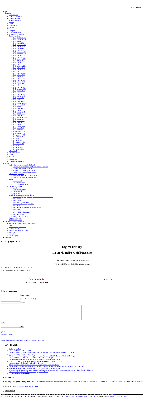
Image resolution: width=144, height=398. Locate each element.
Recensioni (12, 232)
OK (115, 394)
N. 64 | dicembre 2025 (19, 38)
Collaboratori (13, 25)
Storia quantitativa (18, 211)
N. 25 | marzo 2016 (18, 107)
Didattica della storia (15, 218)
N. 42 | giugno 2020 (19, 76)
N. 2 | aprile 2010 (18, 147)
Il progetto (12, 31)
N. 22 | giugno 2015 (19, 112)
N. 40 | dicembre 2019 (19, 80)
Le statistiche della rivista (16, 34)
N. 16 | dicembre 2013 (19, 122)
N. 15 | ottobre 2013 (19, 124)
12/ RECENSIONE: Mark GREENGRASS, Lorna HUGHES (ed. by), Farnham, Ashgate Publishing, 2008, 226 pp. (35, 358)
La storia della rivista (15, 32)
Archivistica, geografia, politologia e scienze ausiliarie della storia (33, 197)
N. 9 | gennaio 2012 (19, 135)
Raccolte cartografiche (19, 190)
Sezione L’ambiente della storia (18, 230)
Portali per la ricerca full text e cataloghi (25, 175)
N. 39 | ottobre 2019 (19, 82)
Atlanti (15, 188)
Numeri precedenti (14, 36)
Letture (7, 158)
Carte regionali (17, 191)
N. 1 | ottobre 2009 (18, 149)
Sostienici (8, 237)
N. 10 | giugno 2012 (19, 133)
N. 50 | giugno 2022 (19, 62)
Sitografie (12, 234)
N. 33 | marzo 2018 (18, 92)
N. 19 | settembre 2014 (20, 117)
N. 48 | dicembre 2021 (19, 66)
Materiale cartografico (15, 186)
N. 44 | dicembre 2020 (19, 73)
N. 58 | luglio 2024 (18, 48)
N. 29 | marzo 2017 (18, 99)
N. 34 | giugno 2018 (19, 91)
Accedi (117, 396)
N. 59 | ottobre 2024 (19, 46)
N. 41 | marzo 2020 (18, 78)
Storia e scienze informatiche (21, 213)
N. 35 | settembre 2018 (20, 89)
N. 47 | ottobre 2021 (19, 68)
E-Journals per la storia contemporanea (24, 177)
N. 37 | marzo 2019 (18, 85)
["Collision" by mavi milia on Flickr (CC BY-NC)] (17, 267)
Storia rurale (16, 209)
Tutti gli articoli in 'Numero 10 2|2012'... (22, 373)
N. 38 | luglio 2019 (18, 84)
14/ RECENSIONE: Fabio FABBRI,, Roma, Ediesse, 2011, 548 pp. (42, 351)
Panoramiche (13, 160)
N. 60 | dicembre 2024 (19, 45)
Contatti (11, 154)
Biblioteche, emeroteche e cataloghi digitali (22, 165)
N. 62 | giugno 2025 (19, 41)
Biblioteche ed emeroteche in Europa (24, 170)
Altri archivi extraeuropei (20, 184)
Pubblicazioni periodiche (16, 174)
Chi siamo (8, 13)
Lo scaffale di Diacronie (16, 161)
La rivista (7, 29)
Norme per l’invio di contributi (14, 221)
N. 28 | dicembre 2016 (19, 101)
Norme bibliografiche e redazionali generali (22, 223)
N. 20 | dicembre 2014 (19, 115)
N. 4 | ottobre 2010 (18, 144)
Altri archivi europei (19, 182)
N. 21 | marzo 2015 (18, 114)
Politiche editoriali (14, 152)
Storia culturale (17, 198)
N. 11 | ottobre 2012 (19, 131)
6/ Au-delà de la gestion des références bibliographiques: (28, 372)
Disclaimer (12, 156)
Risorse (7, 163)
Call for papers (13, 236)
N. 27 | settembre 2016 (20, 103)
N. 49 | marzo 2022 (18, 64)
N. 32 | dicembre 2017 (19, 94)
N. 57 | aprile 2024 (18, 50)
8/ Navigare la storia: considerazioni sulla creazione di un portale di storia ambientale (35, 368)
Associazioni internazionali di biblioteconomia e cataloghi (30, 167)
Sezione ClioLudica (15, 228)
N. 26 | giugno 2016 (19, 105)
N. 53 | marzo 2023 (18, 57)
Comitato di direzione (15, 16)
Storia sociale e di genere (20, 216)
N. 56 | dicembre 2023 (19, 52)
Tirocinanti (12, 27)
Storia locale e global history (21, 202)
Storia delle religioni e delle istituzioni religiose (27, 207)
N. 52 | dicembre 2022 (19, 59)
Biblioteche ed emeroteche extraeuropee (25, 172)
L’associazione (13, 15)
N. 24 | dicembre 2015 (19, 108)
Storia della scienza (18, 214)
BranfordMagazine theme (79, 396)
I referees (11, 22)
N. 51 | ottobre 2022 (19, 61)
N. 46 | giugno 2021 (19, 69)
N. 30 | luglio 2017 (18, 98)
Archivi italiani (17, 181)
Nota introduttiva (37, 279)
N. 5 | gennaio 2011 (19, 142)
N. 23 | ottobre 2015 (19, 110)
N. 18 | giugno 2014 (19, 119)
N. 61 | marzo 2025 (18, 43)
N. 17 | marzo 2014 (18, 121)
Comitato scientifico (15, 20)
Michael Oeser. (94, 396)
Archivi (11, 179)
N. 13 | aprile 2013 (18, 128)
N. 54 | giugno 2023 (19, 55)
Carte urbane (16, 193)
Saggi (10, 225)
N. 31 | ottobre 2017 (19, 96)
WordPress (67, 396)
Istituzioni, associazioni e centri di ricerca (21, 195)
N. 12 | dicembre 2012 (19, 129)
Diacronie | (111, 396)
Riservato (124, 396)
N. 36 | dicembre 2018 (19, 87)
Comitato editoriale (14, 18)
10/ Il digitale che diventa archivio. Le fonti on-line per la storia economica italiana (34, 365)
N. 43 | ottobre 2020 (19, 75)
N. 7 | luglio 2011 (18, 138)
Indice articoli (13, 151)
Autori (11, 23)
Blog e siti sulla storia (15, 220)
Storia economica (18, 200)
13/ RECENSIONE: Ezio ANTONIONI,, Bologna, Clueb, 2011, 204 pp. (42, 355)
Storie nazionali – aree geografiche (23, 204)
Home (7, 11)
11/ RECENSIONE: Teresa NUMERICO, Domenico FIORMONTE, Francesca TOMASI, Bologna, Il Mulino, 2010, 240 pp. (37, 362)
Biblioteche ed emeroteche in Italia (23, 168)
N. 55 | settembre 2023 (20, 53)
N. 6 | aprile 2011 (18, 140)
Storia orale (16, 205)
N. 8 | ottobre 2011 (18, 137)
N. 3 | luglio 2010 (18, 145)
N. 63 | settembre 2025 (20, 39)
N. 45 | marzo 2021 (18, 71)
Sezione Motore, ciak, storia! (17, 227)
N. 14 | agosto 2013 (19, 126)
